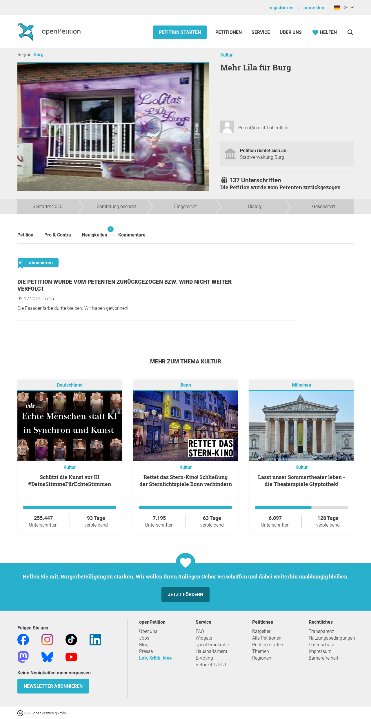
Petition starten (180, 32)
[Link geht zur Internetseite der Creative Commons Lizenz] (20, 713)
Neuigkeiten (94, 232)
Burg (38, 54)
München (301, 385)
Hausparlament (211, 651)
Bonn (185, 385)
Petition (25, 235)
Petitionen (229, 32)
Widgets (204, 638)
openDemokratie (212, 644)
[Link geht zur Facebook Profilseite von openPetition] (23, 639)
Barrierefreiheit (323, 658)
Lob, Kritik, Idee (155, 658)
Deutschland (70, 385)
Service (261, 32)
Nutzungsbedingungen (332, 638)
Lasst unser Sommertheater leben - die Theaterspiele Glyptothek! (301, 480)
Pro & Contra (57, 235)
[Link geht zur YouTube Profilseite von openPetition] (71, 656)
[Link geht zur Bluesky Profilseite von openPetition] (47, 656)
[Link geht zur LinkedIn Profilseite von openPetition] (95, 639)
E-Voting (204, 658)
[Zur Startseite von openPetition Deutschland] (49, 31)
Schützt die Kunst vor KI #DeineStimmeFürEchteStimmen (69, 480)
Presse (146, 651)
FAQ (200, 631)
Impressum (320, 651)
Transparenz (321, 631)
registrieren (281, 7)
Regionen (261, 658)
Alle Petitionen (266, 638)
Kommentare (132, 235)
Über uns (148, 631)
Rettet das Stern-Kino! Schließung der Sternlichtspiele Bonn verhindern (185, 480)
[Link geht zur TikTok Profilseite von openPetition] (71, 639)
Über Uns (291, 32)
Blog (143, 644)
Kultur (226, 55)
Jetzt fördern (185, 594)
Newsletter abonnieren (53, 686)
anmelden (313, 7)
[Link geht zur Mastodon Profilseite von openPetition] (23, 656)
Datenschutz (321, 644)
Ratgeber (261, 631)
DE (344, 7)
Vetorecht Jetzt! (212, 664)
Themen (260, 651)
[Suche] (350, 32)
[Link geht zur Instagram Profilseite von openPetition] (47, 639)
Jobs (144, 638)
